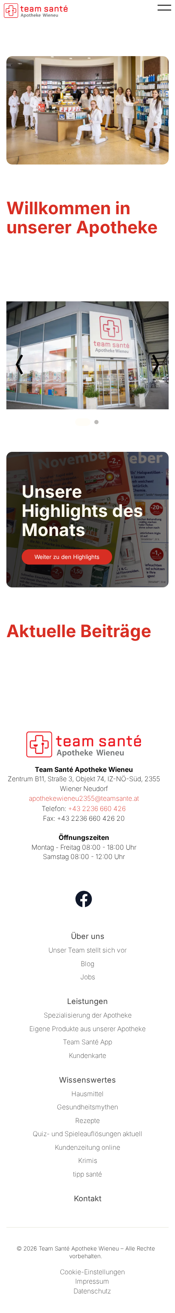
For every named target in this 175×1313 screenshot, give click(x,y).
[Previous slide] (19, 364)
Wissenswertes (87, 1079)
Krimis (87, 1161)
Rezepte (87, 1121)
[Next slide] (155, 364)
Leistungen (87, 1001)
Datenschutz (92, 1291)
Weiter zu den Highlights (66, 556)
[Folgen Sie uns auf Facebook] (83, 898)
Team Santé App (87, 1042)
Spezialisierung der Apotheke (88, 1015)
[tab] (82, 422)
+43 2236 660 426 (97, 809)
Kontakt (88, 1198)
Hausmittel (87, 1094)
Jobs (87, 977)
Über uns (87, 936)
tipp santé (87, 1174)
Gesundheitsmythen (87, 1107)
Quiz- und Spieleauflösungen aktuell (87, 1134)
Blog (87, 964)
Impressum (92, 1281)
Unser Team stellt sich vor (87, 950)
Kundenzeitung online (87, 1147)
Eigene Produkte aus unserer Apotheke (87, 1029)
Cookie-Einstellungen (92, 1272)
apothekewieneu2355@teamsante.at (84, 798)
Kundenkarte (87, 1056)
